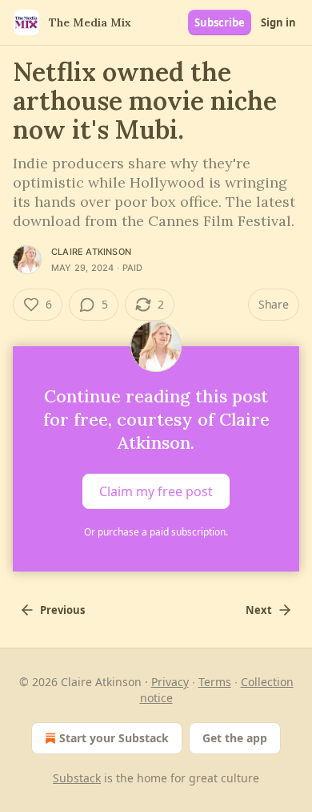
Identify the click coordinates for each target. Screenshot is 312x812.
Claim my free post (156, 491)
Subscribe (219, 22)
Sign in (278, 22)
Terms (214, 681)
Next (259, 610)
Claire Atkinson (91, 251)
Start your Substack (114, 737)
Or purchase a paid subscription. (156, 532)
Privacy (170, 681)
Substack (77, 778)
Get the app (234, 737)
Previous (62, 610)
